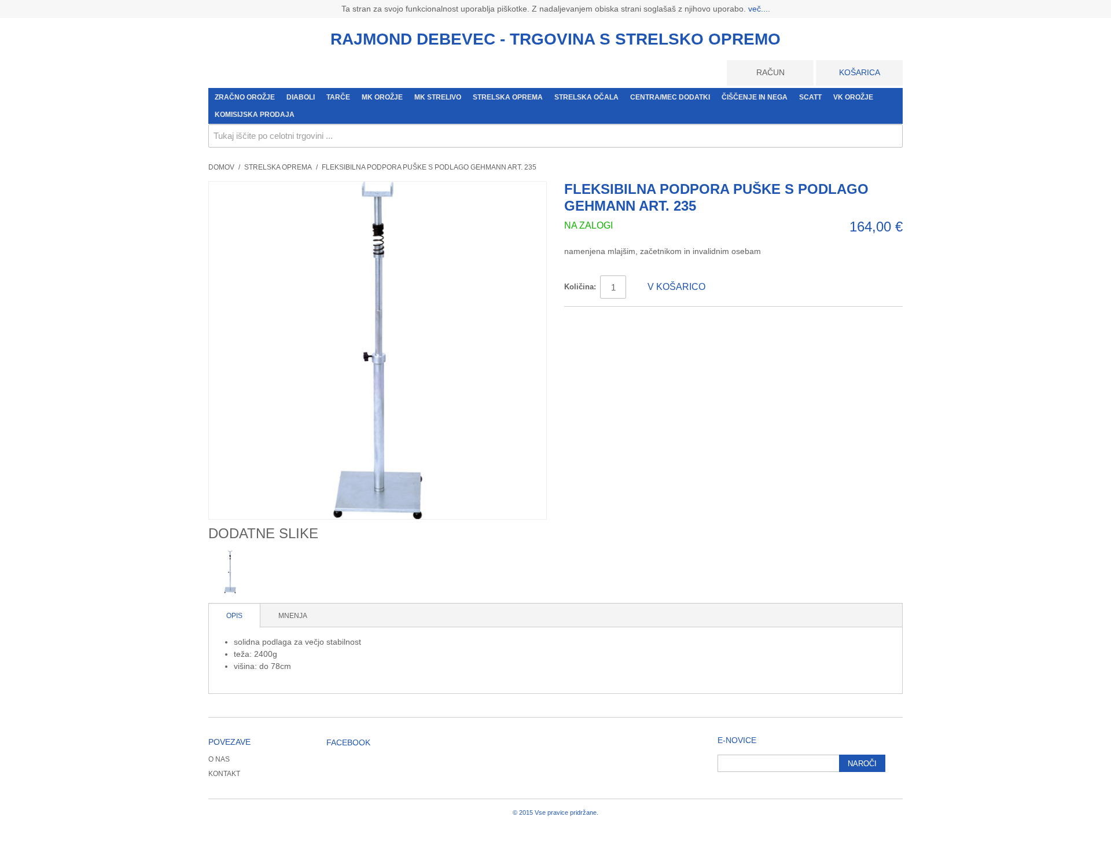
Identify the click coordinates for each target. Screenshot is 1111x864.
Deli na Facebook (584, 320)
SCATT (810, 97)
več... (758, 8)
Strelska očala (586, 97)
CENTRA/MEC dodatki (670, 97)
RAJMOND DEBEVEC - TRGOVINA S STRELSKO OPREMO (555, 39)
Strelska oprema (508, 97)
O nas (219, 759)
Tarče (338, 97)
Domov (221, 167)
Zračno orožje (245, 97)
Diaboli (300, 97)
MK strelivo (437, 97)
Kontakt (224, 774)
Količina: (580, 286)
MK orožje (382, 97)
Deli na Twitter (607, 320)
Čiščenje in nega (755, 97)
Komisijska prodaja (255, 115)
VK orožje (853, 97)
